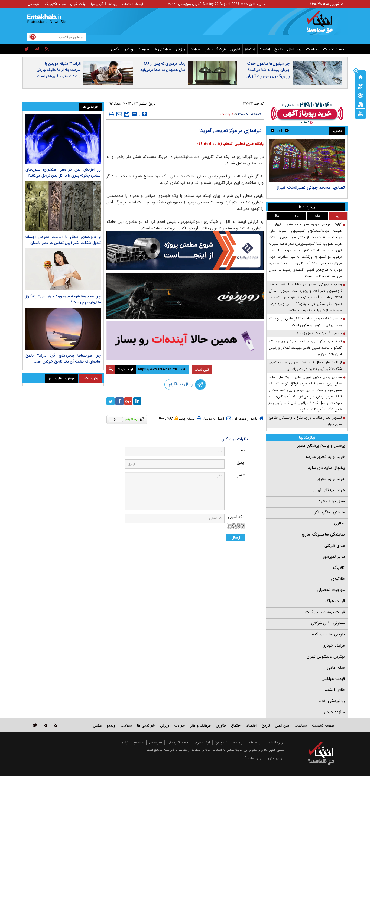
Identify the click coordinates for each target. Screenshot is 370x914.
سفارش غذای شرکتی (328, 623)
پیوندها (113, 3)
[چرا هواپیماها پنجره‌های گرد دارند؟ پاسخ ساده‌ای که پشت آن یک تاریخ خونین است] (63, 329)
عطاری (339, 523)
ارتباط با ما (254, 742)
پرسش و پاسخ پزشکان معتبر (321, 445)
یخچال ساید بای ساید (326, 468)
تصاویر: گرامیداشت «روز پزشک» (319, 333)
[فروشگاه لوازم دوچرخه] (185, 296)
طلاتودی (338, 579)
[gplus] (128, 401)
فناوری (235, 49)
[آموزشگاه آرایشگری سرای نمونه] (185, 340)
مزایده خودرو (334, 645)
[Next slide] (272, 130)
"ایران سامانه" (254, 758)
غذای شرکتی (334, 545)
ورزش (180, 49)
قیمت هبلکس (333, 601)
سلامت (143, 49)
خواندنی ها (162, 49)
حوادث (195, 49)
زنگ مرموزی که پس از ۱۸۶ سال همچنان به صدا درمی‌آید (162, 67)
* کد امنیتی (236, 517)
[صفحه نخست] (360, 77)
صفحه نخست (334, 49)
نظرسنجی (34, 3)
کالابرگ (339, 567)
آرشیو (125, 742)
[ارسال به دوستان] (119, 114)
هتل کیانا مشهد (331, 501)
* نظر (241, 475)
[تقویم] (360, 104)
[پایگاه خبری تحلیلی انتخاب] (324, 24)
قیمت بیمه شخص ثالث (325, 612)
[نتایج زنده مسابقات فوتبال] (360, 113)
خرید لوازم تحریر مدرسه (325, 456)
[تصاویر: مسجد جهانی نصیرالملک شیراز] (307, 160)
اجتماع (250, 49)
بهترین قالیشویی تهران (326, 656)
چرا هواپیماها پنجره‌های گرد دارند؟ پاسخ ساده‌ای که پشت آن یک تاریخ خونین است (63, 358)
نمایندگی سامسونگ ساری (323, 534)
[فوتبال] (360, 95)
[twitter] (26, 49)
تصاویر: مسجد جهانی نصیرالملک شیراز (311, 187)
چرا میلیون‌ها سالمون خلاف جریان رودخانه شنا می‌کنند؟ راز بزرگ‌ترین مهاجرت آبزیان (268, 70)
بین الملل (294, 49)
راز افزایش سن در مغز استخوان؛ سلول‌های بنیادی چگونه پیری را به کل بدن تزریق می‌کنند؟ (63, 172)
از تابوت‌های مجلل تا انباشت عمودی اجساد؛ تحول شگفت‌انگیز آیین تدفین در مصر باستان (305, 366)
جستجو (139, 742)
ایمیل (241, 463)
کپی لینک (202, 370)
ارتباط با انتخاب (132, 3)
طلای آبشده (335, 690)
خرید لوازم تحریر (331, 479)
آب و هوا (97, 3)
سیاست (312, 49)
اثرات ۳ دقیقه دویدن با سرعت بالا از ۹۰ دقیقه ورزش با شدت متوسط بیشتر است (59, 70)
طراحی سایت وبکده (328, 634)
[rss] (47, 49)
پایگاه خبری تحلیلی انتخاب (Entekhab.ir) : (230, 144)
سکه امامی (336, 667)
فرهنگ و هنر (215, 49)
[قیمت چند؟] (360, 86)
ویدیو (128, 49)
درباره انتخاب (275, 742)
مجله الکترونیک (55, 3)
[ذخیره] (126, 114)
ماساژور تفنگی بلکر (329, 512)
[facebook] (119, 401)
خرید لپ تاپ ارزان (329, 490)
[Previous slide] (287, 130)
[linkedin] (137, 401)
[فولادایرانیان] (185, 250)
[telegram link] (45, 725)
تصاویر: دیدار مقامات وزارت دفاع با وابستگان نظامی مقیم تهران (305, 421)
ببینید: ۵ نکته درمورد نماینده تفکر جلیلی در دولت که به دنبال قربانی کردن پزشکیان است (305, 322)
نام (243, 450)
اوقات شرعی (78, 3)
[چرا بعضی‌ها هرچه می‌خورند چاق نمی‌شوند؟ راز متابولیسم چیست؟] (63, 269)
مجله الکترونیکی (177, 742)
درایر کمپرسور (334, 556)
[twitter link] (35, 725)
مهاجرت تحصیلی (331, 590)
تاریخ (278, 49)
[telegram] (37, 49)
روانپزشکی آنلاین (331, 701)
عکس (115, 49)
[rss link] (55, 725)
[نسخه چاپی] (111, 114)
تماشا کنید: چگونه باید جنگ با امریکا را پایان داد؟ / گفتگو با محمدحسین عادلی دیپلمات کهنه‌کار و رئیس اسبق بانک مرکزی (305, 347)
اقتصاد (265, 49)
